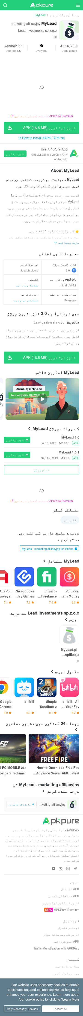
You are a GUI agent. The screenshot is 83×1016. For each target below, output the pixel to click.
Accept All (61, 1009)
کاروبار (55, 15)
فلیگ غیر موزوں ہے (26, 300)
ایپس (67, 15)
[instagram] (68, 869)
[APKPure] (41, 5)
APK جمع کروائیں (66, 941)
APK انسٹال (70, 889)
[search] (5, 5)
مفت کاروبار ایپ (27, 285)
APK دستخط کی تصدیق (63, 896)
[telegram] (75, 869)
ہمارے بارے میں (67, 966)
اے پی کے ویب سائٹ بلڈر (61, 934)
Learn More (70, 999)
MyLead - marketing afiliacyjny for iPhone (48, 549)
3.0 (68, 270)
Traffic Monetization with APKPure (56, 948)
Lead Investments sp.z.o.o (37, 30)
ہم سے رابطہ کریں (66, 973)
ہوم (76, 15)
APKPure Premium (66, 909)
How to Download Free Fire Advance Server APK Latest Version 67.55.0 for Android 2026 (57, 770)
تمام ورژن (41, 470)
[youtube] (53, 869)
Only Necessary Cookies (22, 1009)
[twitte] (61, 869)
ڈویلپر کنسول (68, 927)
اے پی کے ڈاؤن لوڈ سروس (61, 903)
